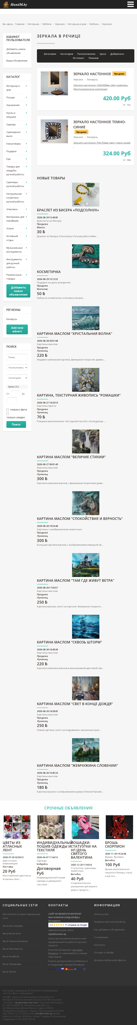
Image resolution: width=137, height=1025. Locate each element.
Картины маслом (47, 344)
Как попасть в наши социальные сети (21, 916)
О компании (101, 937)
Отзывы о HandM (104, 952)
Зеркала (78, 79)
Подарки (11, 151)
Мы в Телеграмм (12, 964)
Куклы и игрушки (11, 114)
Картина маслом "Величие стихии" (71, 457)
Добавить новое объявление (16, 51)
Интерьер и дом (13, 87)
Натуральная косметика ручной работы (15, 197)
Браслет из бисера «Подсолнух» (68, 210)
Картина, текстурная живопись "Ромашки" (79, 396)
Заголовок (50, 53)
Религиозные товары (14, 276)
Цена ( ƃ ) (13, 386)
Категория (67, 53)
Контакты (99, 944)
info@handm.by (43, 1013)
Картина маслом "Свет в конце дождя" (75, 704)
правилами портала (26, 1002)
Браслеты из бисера (49, 220)
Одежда (11, 124)
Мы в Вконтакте (12, 933)
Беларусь (92, 79)
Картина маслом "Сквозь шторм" (69, 642)
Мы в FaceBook (11, 956)
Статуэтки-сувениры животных (83, 869)
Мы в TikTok (9, 971)
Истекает (79, 58)
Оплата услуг (101, 914)
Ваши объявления (16, 60)
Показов (93, 58)
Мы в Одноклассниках (15, 941)
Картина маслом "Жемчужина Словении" (77, 766)
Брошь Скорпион (115, 845)
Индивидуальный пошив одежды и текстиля (55, 846)
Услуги (10, 228)
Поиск (16, 424)
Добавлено (117, 53)
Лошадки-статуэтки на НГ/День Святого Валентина (84, 850)
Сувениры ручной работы (15, 184)
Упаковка (11, 209)
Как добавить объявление (109, 929)
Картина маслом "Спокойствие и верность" (80, 519)
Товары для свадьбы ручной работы (15, 170)
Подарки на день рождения (53, 282)
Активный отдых (12, 238)
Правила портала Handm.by (110, 921)
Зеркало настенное (92, 74)
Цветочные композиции (10, 862)
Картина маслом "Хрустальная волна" (74, 334)
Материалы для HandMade (15, 218)
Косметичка (49, 272)
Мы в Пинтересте (13, 948)
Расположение (86, 53)
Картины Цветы (46, 405)
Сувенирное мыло (13, 134)
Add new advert (17, 329)
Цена (103, 53)
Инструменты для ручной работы (14, 263)
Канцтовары (13, 143)
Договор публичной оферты (110, 960)
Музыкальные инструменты (14, 249)
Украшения (12, 105)
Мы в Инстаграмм (13, 925)
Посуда (10, 97)
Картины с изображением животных (59, 529)
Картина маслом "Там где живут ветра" (75, 581)
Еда (8, 158)
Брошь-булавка (114, 856)
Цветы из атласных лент (12, 846)
